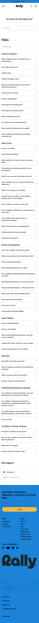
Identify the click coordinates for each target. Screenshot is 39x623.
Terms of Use (6, 597)
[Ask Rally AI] (31, 6)
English (6, 582)
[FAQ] (19, 6)
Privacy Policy (6, 605)
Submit (19, 509)
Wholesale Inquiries (26, 536)
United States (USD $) (9, 588)
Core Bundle (5, 521)
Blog (22, 526)
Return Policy (24, 529)
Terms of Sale (6, 601)
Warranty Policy (25, 534)
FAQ (22, 524)
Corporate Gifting (26, 539)
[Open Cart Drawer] (36, 6)
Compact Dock (6, 526)
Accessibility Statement (9, 608)
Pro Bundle (5, 524)
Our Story (23, 521)
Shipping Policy (25, 531)
